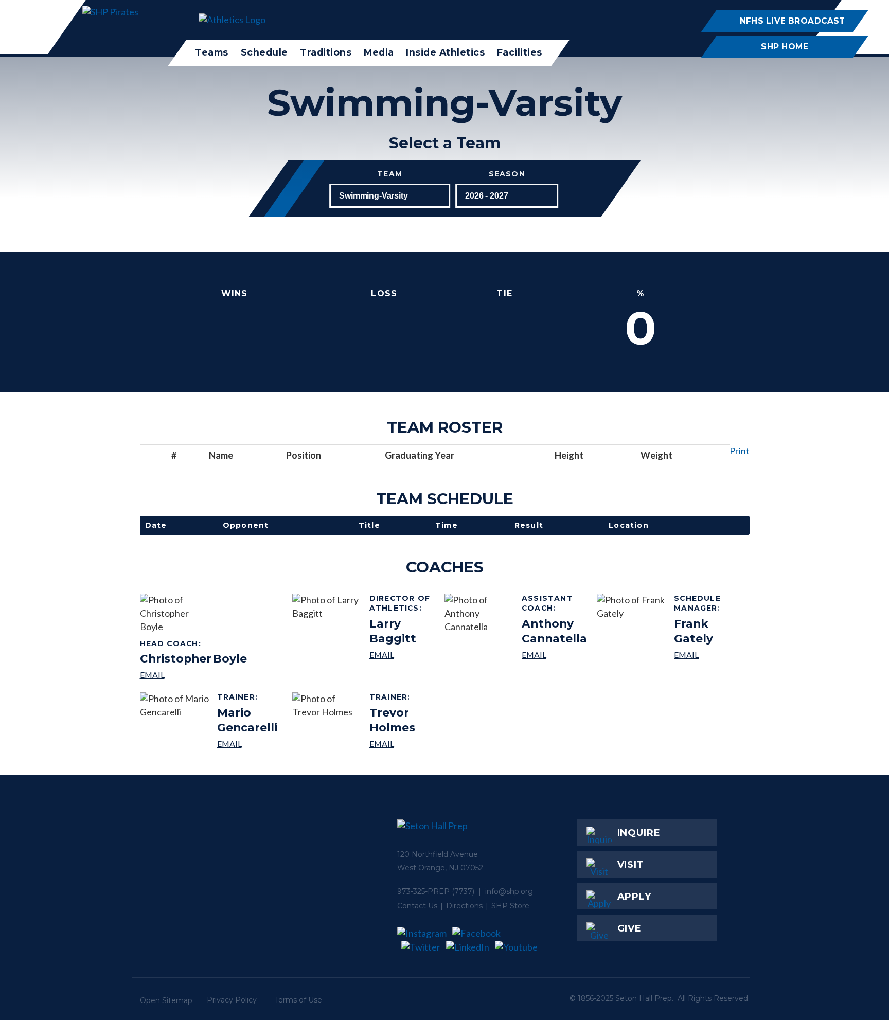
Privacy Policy (232, 1000)
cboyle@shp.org (193, 675)
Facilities (519, 52)
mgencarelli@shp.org (251, 743)
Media (379, 52)
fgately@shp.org (707, 654)
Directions (464, 905)
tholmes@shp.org (403, 743)
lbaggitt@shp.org (403, 654)
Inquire (639, 832)
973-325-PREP (423, 891)
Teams (211, 52)
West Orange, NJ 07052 (440, 867)
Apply (634, 896)
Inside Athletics (445, 52)
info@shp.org (509, 891)
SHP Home (784, 46)
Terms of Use (298, 1000)
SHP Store (510, 905)
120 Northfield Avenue (437, 854)
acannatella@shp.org (555, 654)
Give (629, 928)
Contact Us (417, 905)
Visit (631, 864)
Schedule (264, 52)
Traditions (325, 52)
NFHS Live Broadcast (792, 21)
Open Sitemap (166, 1000)
